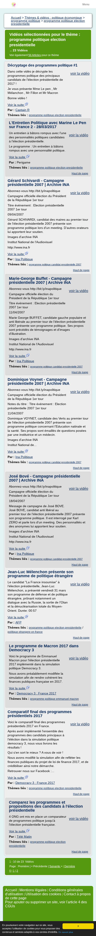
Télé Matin (24, 836)
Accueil (11, 890)
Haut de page (80, 173)
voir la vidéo (80, 73)
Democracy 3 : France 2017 (36, 693)
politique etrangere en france (25, 631)
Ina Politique (24, 259)
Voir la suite (16, 105)
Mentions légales (32, 890)
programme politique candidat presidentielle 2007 (55, 264)
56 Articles (34, 55)
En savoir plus (65, 932)
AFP (18, 622)
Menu (85, 4)
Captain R (22, 110)
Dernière (69, 866)
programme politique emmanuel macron (54, 698)
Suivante (55, 866)
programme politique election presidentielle (55, 115)
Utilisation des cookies (43, 894)
